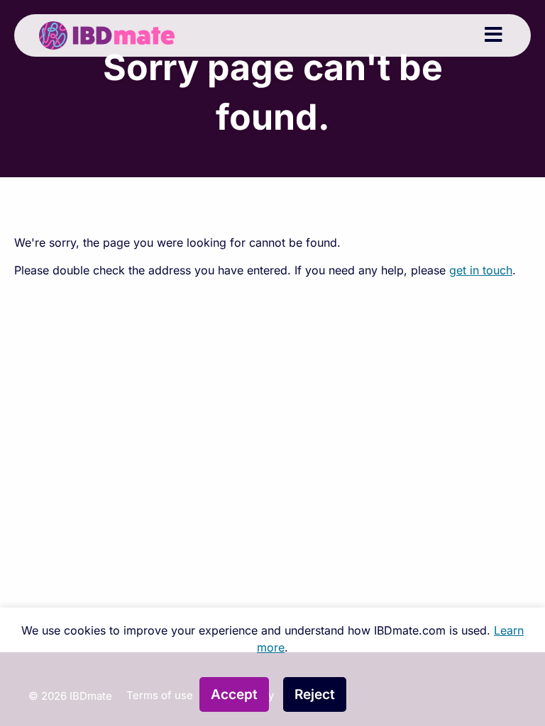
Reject (314, 694)
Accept (234, 694)
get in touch (480, 270)
